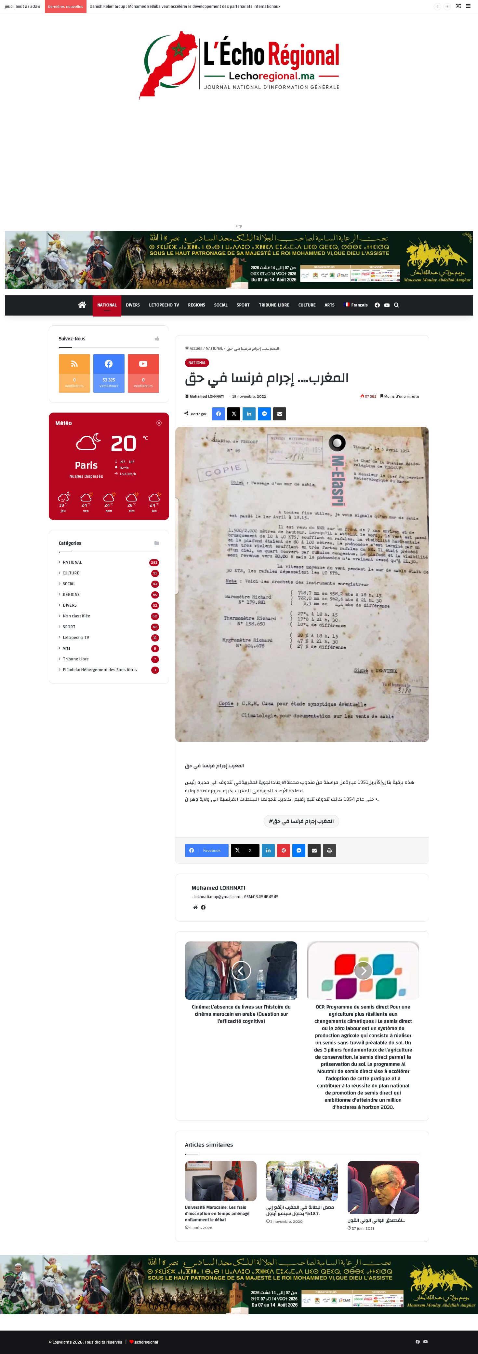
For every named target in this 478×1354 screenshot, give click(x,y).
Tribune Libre (76, 659)
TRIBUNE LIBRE (274, 305)
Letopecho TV (76, 637)
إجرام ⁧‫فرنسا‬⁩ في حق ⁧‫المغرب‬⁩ (303, 821)
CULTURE (307, 305)
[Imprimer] (329, 850)
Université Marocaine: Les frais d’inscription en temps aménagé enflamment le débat (217, 1213)
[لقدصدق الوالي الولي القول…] (383, 1187)
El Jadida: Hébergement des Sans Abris (100, 669)
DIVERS (133, 305)
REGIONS (196, 305)
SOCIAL (221, 305)
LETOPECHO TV (164, 305)
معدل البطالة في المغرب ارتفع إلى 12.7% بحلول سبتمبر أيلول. (300, 1210)
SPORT (243, 305)
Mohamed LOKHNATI (207, 396)
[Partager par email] (279, 413)
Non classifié (76, 616)
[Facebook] (218, 413)
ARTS (330, 305)
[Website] (195, 907)
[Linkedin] (249, 413)
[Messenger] (264, 413)
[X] (233, 413)
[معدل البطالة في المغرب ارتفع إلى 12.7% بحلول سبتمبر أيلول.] (302, 1181)
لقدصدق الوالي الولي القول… (376, 1220)
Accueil (195, 348)
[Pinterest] (283, 850)
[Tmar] (239, 259)
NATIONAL (107, 305)
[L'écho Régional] (239, 66)
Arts (67, 648)
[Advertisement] (239, 164)
